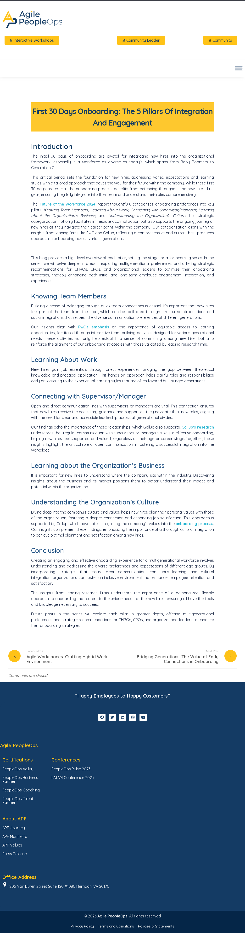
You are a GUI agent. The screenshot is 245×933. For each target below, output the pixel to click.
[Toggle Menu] (239, 68)
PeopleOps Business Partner (20, 779)
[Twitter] (112, 717)
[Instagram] (132, 717)
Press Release (14, 853)
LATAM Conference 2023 (72, 777)
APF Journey (13, 827)
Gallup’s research (198, 427)
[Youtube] (143, 717)
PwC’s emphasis (93, 327)
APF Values (12, 845)
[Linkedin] (122, 717)
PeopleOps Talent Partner (17, 800)
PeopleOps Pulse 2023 (70, 769)
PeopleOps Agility (17, 769)
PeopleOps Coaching (21, 790)
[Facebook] (102, 717)
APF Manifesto (14, 836)
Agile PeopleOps (19, 745)
